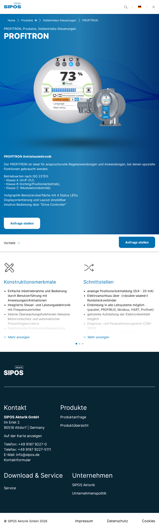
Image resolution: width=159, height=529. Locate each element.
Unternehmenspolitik (89, 493)
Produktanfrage (73, 417)
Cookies (148, 521)
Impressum (84, 521)
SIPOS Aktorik (83, 485)
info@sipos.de (27, 455)
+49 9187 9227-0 (33, 444)
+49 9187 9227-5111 (34, 449)
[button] (76, 343)
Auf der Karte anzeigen (23, 436)
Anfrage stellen (22, 223)
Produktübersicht (74, 425)
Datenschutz (117, 521)
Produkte (27, 20)
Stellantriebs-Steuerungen (59, 20)
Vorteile (9, 243)
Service (10, 488)
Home (11, 20)
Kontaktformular (17, 460)
